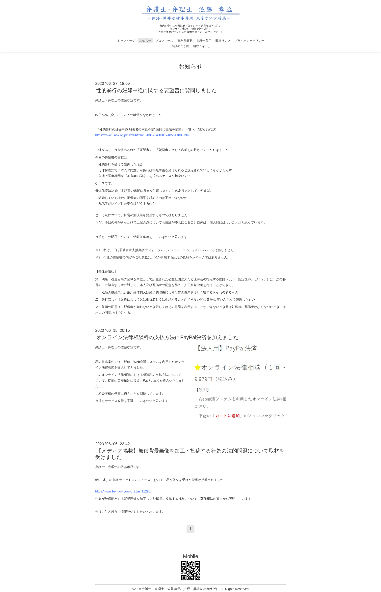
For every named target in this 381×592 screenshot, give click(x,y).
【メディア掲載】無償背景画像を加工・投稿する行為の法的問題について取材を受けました (190, 454)
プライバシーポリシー (249, 40)
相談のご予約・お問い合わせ (190, 46)
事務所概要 (184, 40)
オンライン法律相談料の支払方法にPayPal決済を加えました (167, 337)
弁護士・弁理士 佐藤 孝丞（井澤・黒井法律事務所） (180, 589)
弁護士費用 (203, 40)
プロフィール (164, 40)
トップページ (126, 40)
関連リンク (223, 40)
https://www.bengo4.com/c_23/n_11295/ (123, 491)
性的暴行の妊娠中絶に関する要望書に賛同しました (156, 90)
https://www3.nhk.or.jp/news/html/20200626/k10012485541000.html (142, 135)
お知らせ (145, 40)
